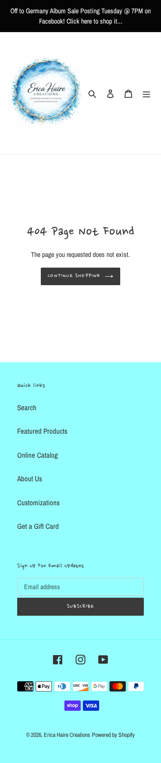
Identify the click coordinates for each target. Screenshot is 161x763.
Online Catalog (37, 455)
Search (26, 407)
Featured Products (42, 431)
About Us (29, 478)
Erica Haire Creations (67, 735)
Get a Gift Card (38, 526)
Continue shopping (74, 276)
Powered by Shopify (113, 735)
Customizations (38, 502)
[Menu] (146, 93)
